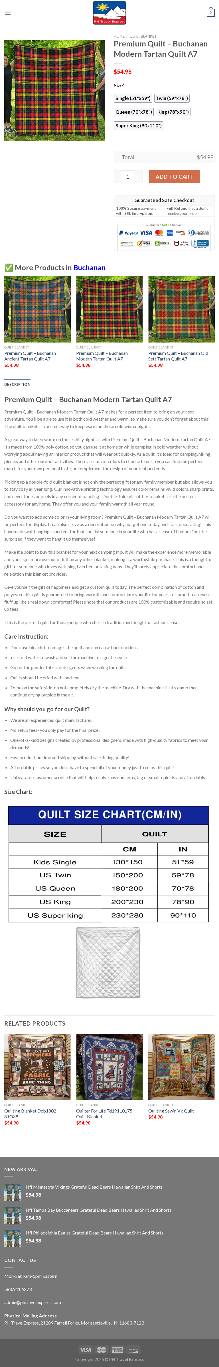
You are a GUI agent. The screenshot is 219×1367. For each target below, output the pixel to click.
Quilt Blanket (143, 36)
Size (119, 85)
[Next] (214, 326)
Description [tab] (17, 384)
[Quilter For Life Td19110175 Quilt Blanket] (109, 1067)
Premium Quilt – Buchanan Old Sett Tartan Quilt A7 (178, 356)
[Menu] (7, 13)
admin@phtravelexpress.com (32, 1302)
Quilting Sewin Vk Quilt (171, 1110)
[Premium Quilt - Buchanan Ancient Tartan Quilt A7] (37, 309)
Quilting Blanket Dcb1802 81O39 (30, 1113)
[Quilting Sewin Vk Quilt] (181, 1067)
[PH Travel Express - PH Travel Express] (109, 13)
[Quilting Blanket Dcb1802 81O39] (37, 1067)
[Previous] (4, 326)
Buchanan (89, 267)
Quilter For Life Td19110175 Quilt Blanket (104, 1113)
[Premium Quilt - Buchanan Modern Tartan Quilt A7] (109, 309)
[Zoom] (11, 134)
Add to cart (174, 177)
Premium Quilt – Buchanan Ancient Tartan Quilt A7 (30, 356)
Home (119, 36)
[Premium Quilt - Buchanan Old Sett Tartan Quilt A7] (181, 309)
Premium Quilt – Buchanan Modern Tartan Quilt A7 (102, 356)
